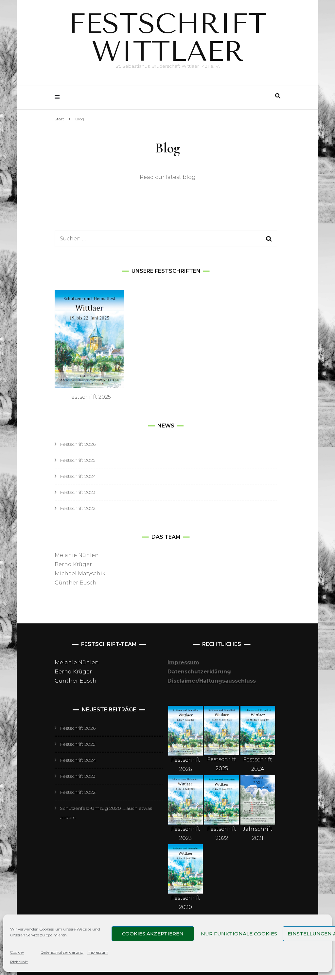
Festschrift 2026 (78, 444)
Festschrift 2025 (77, 460)
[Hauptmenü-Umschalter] (59, 97)
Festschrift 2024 (78, 476)
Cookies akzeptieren (153, 934)
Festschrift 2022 (78, 508)
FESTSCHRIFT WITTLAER (168, 38)
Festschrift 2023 (78, 492)
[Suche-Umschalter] (277, 96)
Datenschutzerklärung (62, 952)
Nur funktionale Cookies (239, 934)
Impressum (97, 952)
